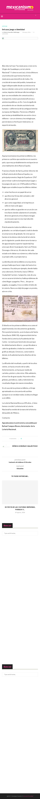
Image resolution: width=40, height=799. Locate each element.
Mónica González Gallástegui (11, 32)
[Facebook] (27, 16)
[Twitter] (29, 16)
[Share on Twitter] (26, 439)
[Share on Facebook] (24, 439)
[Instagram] (32, 16)
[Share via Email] (30, 439)
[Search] (38, 16)
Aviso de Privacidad (28, 796)
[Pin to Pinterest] (28, 439)
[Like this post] (22, 439)
